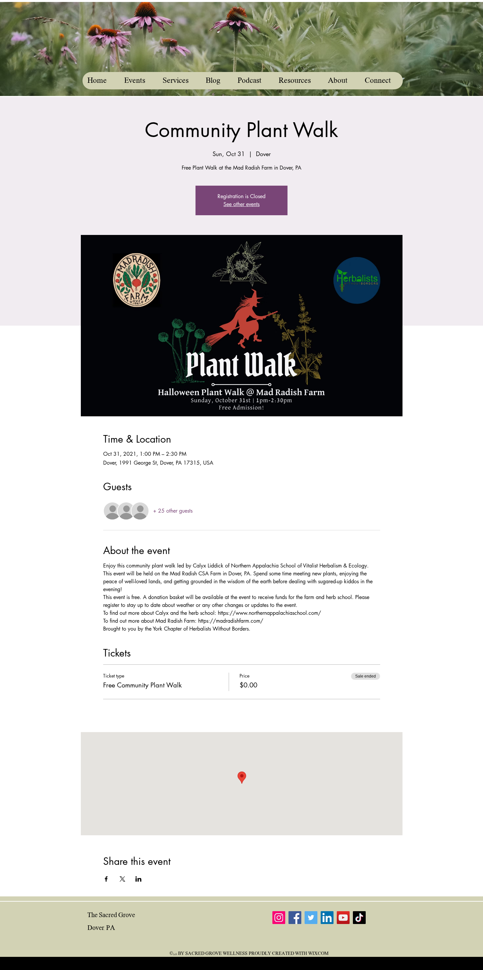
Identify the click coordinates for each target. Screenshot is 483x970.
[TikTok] (359, 917)
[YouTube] (343, 917)
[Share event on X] (122, 879)
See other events (241, 204)
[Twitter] (311, 917)
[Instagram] (278, 917)
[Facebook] (294, 917)
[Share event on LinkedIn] (138, 879)
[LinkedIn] (327, 917)
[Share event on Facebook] (106, 879)
